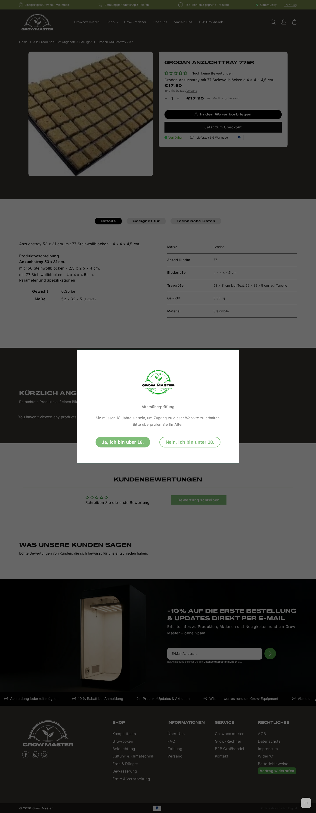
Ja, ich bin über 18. (123, 442)
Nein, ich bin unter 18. (190, 442)
